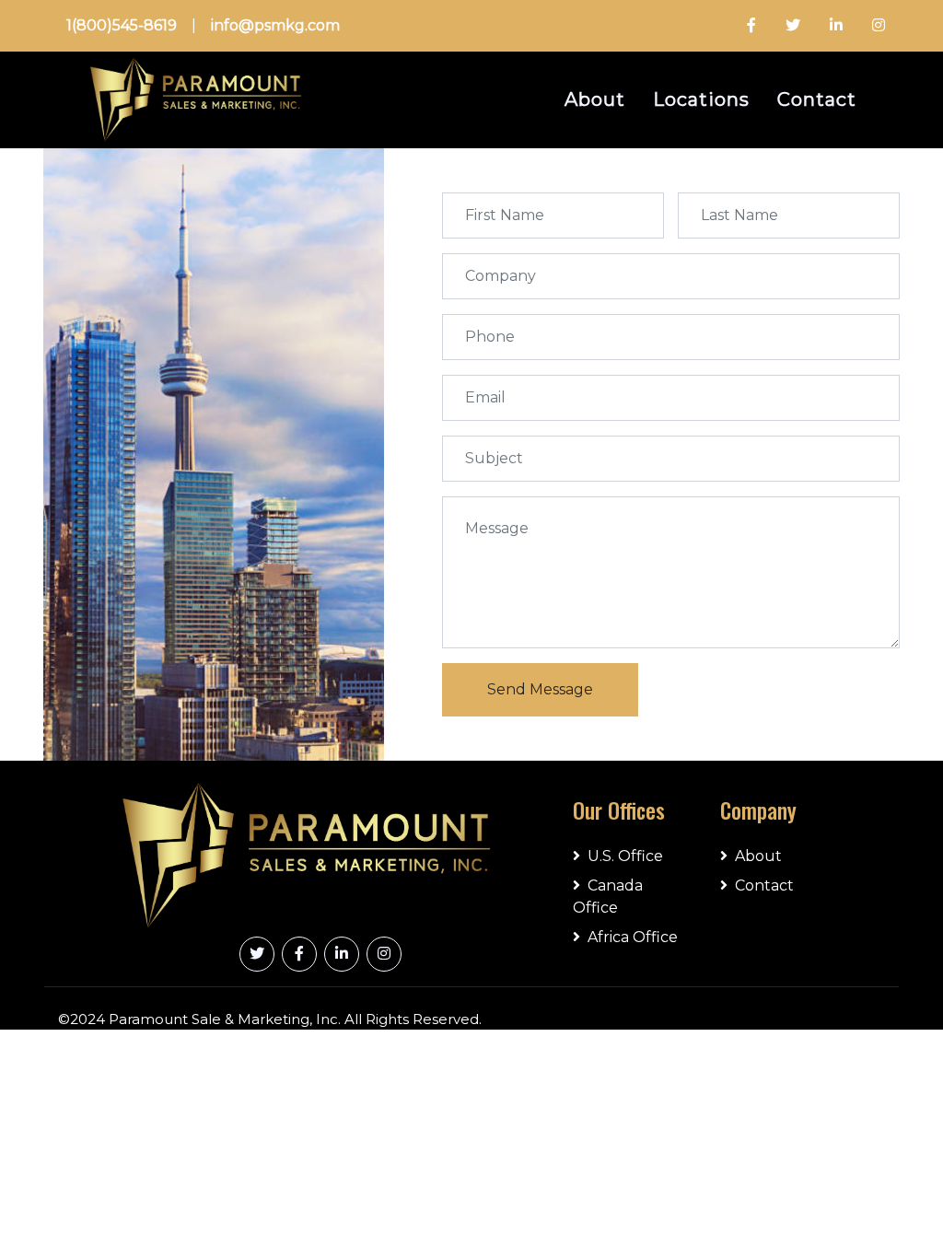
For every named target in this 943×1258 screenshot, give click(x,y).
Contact (816, 99)
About (595, 99)
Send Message (540, 689)
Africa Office (633, 937)
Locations (701, 99)
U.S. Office (625, 856)
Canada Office (608, 896)
